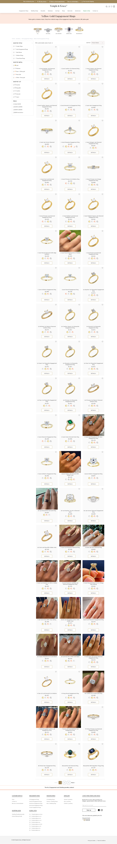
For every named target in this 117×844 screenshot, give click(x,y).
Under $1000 (17, 104)
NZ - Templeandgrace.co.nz (35, 816)
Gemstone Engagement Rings (35, 803)
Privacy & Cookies (91, 840)
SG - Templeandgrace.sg (34, 822)
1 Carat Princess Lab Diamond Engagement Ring (47, 216)
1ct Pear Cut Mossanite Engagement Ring (46, 401)
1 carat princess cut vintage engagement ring (93, 179)
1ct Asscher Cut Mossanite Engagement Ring (93, 290)
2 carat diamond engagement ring (47, 437)
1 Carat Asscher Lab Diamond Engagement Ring (47, 69)
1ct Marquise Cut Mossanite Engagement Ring (70, 364)
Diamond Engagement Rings (35, 801)
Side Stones (19, 52)
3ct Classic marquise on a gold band (47, 656)
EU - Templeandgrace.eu (34, 830)
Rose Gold (18, 74)
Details (46, 78)
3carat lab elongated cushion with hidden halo (70, 620)
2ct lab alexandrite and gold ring (47, 510)
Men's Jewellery (67, 801)
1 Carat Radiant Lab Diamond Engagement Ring (70, 216)
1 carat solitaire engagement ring (47, 289)
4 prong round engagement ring (70, 693)
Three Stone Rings (20, 58)
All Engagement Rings (34, 799)
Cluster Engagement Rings (35, 807)
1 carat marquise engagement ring (70, 142)
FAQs (13, 799)
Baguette (18, 87)
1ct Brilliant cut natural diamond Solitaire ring (47, 327)
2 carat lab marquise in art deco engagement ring (93, 437)
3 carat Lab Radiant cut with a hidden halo (47, 583)
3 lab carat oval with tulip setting (46, 619)
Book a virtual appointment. (58, 1)
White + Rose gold (20, 77)
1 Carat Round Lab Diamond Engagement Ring (93, 253)
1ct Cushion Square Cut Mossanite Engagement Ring (70, 327)
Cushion (18, 91)
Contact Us (14, 801)
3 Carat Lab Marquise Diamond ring (70, 547)
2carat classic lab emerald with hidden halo (70, 474)
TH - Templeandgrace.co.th (35, 826)
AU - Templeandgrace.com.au (35, 814)
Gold (17, 65)
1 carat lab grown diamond (46, 142)
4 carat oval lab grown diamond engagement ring (93, 657)
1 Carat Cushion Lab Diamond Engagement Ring (93, 69)
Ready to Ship (86, 10)
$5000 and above (18, 112)
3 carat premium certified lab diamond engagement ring (70, 583)
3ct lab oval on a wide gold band (70, 656)
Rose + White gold (20, 71)
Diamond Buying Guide (17, 816)
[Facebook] (99, 810)
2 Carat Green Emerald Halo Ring (70, 437)
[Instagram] (102, 810)
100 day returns (42, 1)
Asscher (18, 84)
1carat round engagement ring (70, 289)
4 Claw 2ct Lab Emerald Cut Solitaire (47, 693)
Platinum (18, 68)
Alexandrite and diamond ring (70, 765)
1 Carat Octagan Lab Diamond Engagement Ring (93, 143)
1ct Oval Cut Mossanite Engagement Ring (93, 364)
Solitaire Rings (19, 55)
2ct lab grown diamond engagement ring (93, 511)
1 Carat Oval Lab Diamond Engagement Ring (47, 179)
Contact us (95, 10)
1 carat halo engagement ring (93, 105)
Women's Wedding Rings (52, 801)
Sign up (89, 810)
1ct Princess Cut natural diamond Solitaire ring (93, 401)
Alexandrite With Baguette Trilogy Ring (93, 765)
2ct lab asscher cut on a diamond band (70, 511)
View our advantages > (73, 1)
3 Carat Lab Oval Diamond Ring (93, 547)
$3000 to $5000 (18, 109)
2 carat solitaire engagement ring (47, 473)
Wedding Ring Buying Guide (18, 814)
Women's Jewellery (68, 799)
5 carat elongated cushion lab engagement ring (47, 729)
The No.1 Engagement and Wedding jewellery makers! (59, 787)
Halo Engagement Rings (22, 49)
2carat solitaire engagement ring (93, 473)
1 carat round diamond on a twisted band (70, 253)
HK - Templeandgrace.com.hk (35, 824)
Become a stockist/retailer (17, 803)
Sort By (88, 42)
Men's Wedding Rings (51, 803)
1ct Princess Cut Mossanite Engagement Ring (70, 401)
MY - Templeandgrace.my (34, 828)
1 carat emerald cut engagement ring (70, 105)
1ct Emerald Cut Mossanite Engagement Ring (93, 327)
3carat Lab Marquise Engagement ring (93, 619)
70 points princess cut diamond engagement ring (93, 729)
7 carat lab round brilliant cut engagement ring (70, 729)
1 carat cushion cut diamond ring (70, 68)
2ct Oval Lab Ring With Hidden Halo (46, 547)
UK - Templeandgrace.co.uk (35, 820)
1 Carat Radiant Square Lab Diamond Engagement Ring (93, 216)
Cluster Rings (19, 46)
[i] (52, 43)
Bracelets (43, 10)
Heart (17, 97)
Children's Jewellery (68, 803)
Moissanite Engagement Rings (36, 805)
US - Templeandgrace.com (35, 818)
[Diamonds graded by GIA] (86, 819)
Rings (63, 10)
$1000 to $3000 (18, 106)
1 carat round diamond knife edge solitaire (46, 253)
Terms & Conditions (101, 840)
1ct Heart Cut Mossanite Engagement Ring (47, 364)
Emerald (18, 94)
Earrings (57, 10)
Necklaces (50, 10)
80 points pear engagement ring (46, 765)
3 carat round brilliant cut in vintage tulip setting (93, 583)
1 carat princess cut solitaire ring (70, 179)
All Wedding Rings (51, 799)
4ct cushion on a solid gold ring (93, 693)
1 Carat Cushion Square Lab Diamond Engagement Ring (47, 106)
